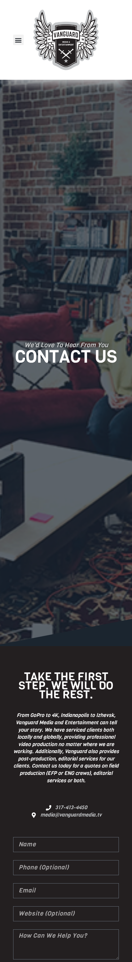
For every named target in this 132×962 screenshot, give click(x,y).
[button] (18, 40)
